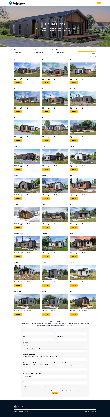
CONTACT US (81, 3)
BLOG (75, 3)
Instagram (16, 411)
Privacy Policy (78, 390)
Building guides (88, 406)
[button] (55, 3)
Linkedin (26, 411)
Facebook (21, 411)
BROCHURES (63, 3)
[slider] (77, 51)
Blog (95, 406)
